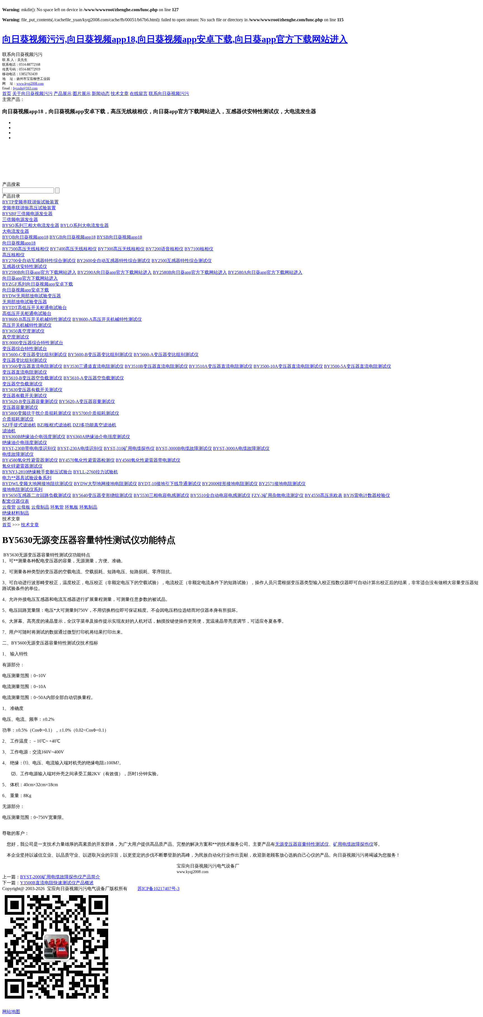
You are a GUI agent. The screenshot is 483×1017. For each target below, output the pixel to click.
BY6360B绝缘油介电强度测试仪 (33, 436)
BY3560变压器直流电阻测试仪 (32, 366)
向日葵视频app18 (18, 243)
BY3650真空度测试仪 (23, 331)
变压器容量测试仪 (20, 407)
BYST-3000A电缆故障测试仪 (241, 448)
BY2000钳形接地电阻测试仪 (230, 483)
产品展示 (63, 93)
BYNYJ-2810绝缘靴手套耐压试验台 (37, 472)
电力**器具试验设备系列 (26, 477)
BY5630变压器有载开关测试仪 (32, 389)
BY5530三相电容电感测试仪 (161, 495)
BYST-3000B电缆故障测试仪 (184, 448)
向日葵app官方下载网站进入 (30, 278)
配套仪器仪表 (15, 501)
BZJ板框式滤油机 (54, 425)
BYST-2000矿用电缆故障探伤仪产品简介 (60, 876)
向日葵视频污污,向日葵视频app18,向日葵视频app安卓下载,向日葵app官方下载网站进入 (175, 39)
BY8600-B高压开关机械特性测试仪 (36, 319)
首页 (6, 93)
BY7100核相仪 (198, 248)
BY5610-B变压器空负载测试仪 (32, 378)
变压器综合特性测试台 (24, 348)
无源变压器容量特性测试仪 (302, 844)
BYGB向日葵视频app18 (72, 237)
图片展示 (82, 93)
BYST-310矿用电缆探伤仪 (129, 448)
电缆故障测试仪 (18, 454)
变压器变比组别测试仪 (24, 360)
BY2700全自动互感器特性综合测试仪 (39, 260)
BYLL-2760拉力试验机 (95, 472)
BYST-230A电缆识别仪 (80, 448)
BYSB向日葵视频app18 (119, 237)
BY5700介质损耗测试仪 (95, 413)
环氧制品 (88, 507)
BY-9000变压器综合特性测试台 (32, 342)
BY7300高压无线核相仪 (121, 248)
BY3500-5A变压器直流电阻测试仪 (357, 366)
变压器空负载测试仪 (22, 383)
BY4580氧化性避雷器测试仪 (30, 460)
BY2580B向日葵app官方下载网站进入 (190, 272)
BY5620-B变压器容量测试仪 (30, 401)
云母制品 (40, 507)
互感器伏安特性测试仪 (24, 266)
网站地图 (11, 1011)
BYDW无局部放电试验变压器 (31, 295)
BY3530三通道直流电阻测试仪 (93, 366)
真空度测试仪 (15, 337)
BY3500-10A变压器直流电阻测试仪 (288, 366)
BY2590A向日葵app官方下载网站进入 (114, 272)
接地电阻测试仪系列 (22, 489)
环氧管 (57, 507)
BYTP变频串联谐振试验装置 (30, 202)
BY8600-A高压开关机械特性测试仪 (107, 319)
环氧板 (71, 507)
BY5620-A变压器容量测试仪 (87, 401)
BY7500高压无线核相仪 (25, 248)
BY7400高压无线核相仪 (73, 248)
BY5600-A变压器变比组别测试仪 (166, 354)
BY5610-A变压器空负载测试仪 (93, 378)
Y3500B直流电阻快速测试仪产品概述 (57, 882)
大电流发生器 (15, 231)
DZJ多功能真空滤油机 (94, 425)
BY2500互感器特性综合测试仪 (181, 260)
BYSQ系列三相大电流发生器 (30, 225)
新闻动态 (101, 93)
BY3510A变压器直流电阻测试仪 (220, 366)
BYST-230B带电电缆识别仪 (29, 448)
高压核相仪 (13, 254)
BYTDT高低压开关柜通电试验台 (34, 307)
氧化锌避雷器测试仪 (22, 466)
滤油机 (9, 430)
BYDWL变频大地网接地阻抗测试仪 (37, 483)
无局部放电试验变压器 (24, 301)
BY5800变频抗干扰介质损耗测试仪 (36, 413)
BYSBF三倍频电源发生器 (27, 213)
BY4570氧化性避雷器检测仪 (87, 460)
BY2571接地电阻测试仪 (282, 483)
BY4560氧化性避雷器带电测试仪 (148, 460)
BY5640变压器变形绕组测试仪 (102, 495)
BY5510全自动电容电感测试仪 (220, 495)
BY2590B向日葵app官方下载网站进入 (39, 272)
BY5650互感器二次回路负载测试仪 (36, 495)
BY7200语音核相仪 (164, 248)
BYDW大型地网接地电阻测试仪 (105, 483)
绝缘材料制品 (15, 513)
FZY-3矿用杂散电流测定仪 (278, 495)
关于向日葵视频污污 (32, 93)
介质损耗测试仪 (18, 419)
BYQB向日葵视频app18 (25, 237)
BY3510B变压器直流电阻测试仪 (156, 366)
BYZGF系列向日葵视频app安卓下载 (37, 284)
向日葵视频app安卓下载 (25, 290)
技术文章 (120, 93)
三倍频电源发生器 (20, 219)
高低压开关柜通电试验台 (26, 313)
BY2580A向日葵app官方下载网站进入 (265, 272)
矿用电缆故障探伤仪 (353, 844)
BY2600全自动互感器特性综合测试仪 (113, 260)
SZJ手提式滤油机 (19, 425)
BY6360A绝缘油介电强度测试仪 (98, 436)
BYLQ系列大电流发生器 (84, 225)
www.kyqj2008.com (30, 84)
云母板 (23, 507)
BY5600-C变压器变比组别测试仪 (34, 354)
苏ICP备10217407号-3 (158, 888)
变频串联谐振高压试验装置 (29, 207)
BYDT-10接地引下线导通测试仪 (169, 483)
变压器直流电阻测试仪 (24, 372)
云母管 (9, 507)
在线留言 (139, 93)
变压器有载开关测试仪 (24, 395)
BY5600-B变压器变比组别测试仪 (100, 354)
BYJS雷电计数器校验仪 (367, 495)
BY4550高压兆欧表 (323, 495)
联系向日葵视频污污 (169, 93)
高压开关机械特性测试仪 (26, 325)
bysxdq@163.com (25, 88)
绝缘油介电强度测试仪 (24, 442)
